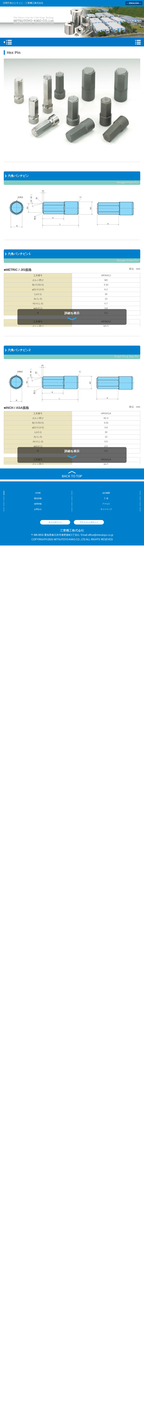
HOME (38, 493)
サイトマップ (106, 509)
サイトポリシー (55, 522)
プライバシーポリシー (89, 522)
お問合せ (38, 509)
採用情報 (38, 504)
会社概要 (106, 493)
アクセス (106, 504)
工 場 (106, 498)
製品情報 (38, 498)
